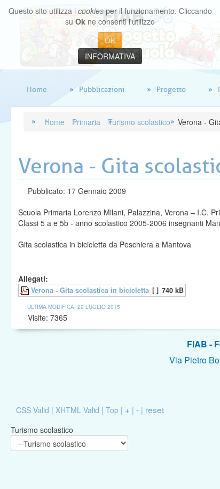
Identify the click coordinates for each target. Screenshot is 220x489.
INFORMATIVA (110, 56)
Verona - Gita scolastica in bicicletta (90, 290)
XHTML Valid (77, 410)
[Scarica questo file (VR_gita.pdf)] (25, 290)
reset (154, 409)
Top (112, 410)
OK (110, 40)
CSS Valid (32, 410)
